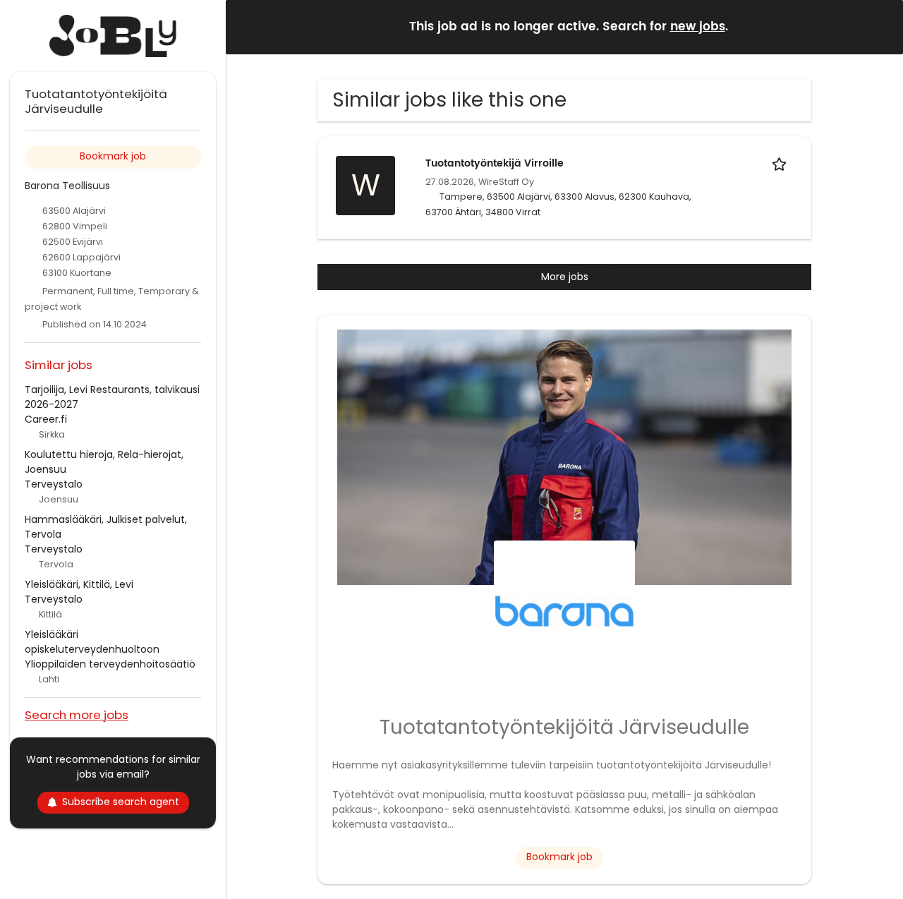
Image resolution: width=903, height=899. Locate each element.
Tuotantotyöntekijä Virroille (494, 163)
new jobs (697, 27)
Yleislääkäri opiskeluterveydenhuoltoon (92, 641)
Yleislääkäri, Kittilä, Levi (79, 584)
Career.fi (46, 419)
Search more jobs (76, 714)
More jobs (564, 277)
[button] (881, 26)
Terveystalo (54, 484)
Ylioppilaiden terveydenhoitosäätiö (110, 664)
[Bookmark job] (782, 163)
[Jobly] (113, 36)
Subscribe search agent (120, 802)
